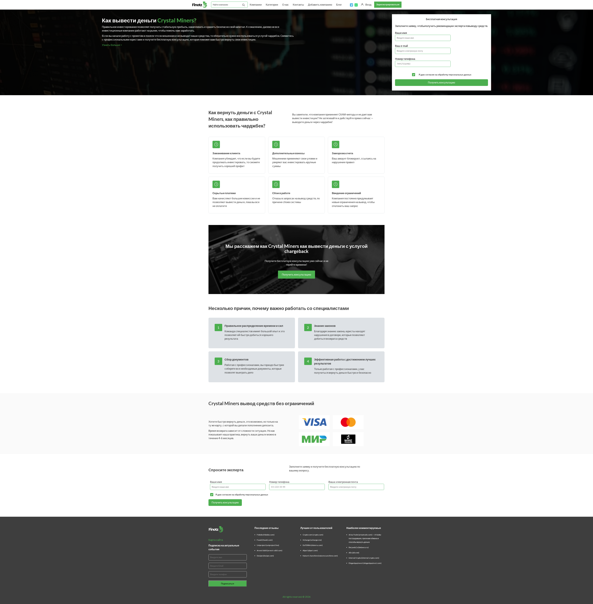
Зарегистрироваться (387, 4)
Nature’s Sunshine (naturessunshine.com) (320, 556)
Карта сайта (215, 539)
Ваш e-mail (401, 45)
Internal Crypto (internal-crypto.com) (364, 558)
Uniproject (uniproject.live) (268, 545)
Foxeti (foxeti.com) (265, 540)
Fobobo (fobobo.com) (265, 535)
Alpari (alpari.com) (310, 550)
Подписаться (227, 583)
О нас (285, 4)
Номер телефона (405, 58)
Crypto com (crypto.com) (313, 535)
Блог (339, 4)
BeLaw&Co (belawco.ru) (359, 547)
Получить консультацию (441, 82)
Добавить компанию (320, 4)
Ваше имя (401, 32)
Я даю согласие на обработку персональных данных (445, 74)
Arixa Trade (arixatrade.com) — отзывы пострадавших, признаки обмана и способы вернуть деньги (365, 538)
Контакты (298, 4)
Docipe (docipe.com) (265, 556)
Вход (368, 4)
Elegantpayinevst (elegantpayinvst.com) (365, 563)
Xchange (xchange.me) (312, 540)
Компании (256, 4)
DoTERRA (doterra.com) (313, 545)
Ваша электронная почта (343, 481)
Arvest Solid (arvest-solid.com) (269, 550)
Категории (272, 4)
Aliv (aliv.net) (354, 552)
